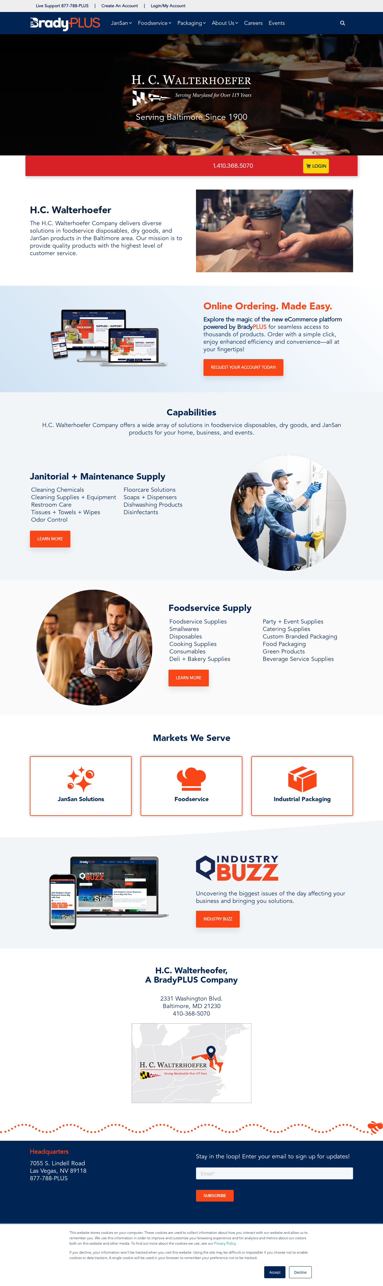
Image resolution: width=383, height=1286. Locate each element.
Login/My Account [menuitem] (168, 6)
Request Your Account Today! (243, 367)
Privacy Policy (225, 1243)
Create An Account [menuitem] (119, 6)
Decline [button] (300, 1272)
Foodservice (191, 799)
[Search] (342, 23)
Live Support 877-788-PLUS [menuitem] (62, 6)
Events (277, 23)
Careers (253, 23)
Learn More (50, 539)
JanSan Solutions (81, 799)
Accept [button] (274, 1272)
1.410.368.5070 (233, 165)
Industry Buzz (217, 919)
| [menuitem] (144, 6)
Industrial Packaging (302, 799)
